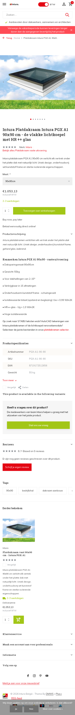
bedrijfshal (27, 490)
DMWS (50, 693)
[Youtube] (47, 676)
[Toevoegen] (18, 620)
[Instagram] (34, 676)
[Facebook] (28, 676)
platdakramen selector (56, 329)
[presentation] (3, 82)
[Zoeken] (67, 15)
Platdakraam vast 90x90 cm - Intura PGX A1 (17, 554)
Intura (29, 147)
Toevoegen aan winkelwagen (39, 210)
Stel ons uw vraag (38, 425)
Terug (9, 38)
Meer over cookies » (53, 709)
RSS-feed (16, 698)
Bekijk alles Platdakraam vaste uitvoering (25, 150)
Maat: (6, 174)
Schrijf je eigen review (17, 467)
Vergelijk (11, 387)
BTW (52, 4)
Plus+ (59, 693)
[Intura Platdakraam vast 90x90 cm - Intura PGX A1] (19, 530)
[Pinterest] (40, 676)
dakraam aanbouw (53, 490)
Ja (16, 709)
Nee (31, 709)
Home (17, 38)
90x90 (9, 490)
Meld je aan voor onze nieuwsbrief (21, 683)
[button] (30, 119)
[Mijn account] (64, 4)
